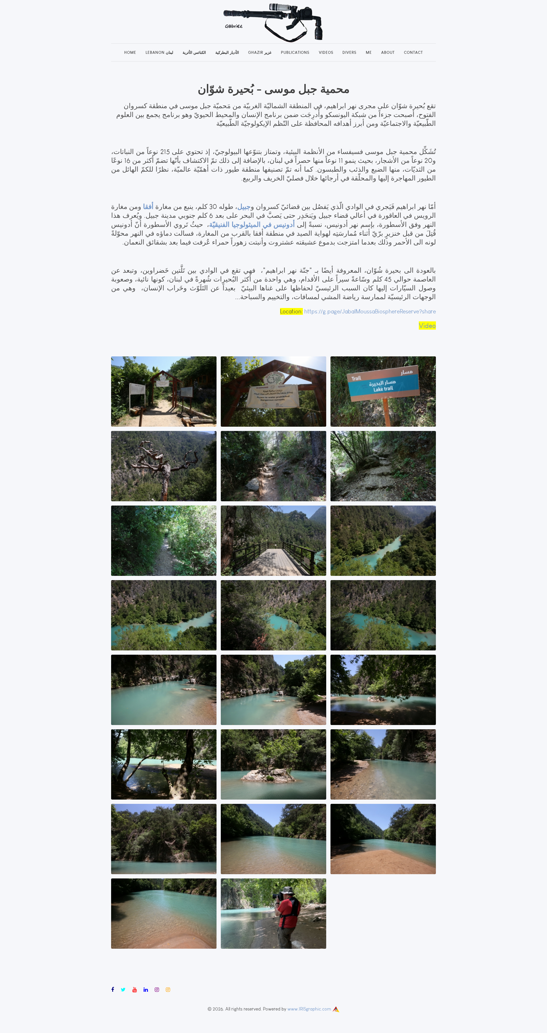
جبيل (244, 206)
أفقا (147, 206)
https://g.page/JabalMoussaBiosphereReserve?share (370, 311)
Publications (295, 52)
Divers (349, 52)
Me (369, 52)
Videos (326, 52)
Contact (413, 52)
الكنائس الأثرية (194, 52)
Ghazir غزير (260, 52)
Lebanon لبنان (159, 52)
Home (130, 52)
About (388, 52)
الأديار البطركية (227, 52)
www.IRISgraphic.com (309, 1009)
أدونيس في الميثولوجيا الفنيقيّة (252, 224)
